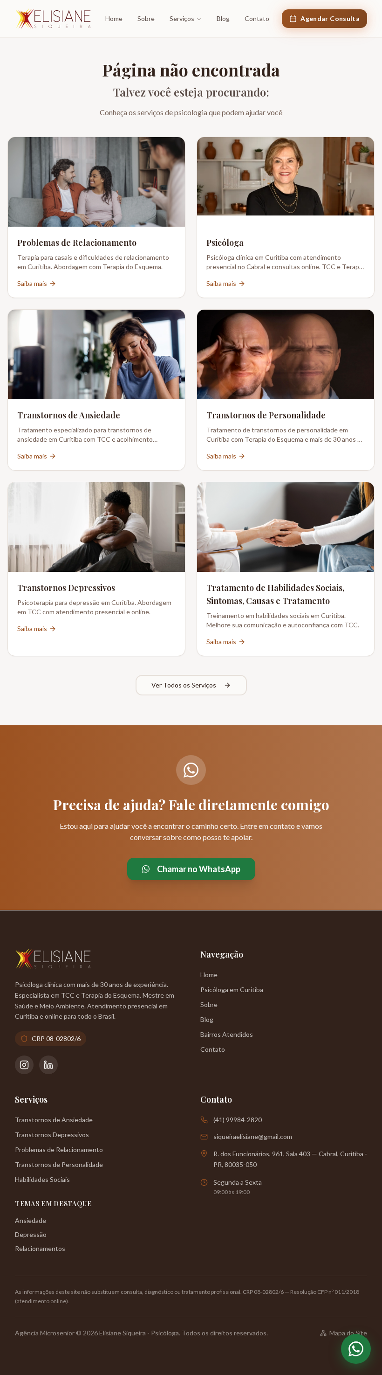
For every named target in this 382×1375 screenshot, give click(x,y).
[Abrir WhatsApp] (356, 1349)
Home (114, 18)
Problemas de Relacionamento (59, 1149)
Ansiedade (30, 1220)
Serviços (182, 18)
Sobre (146, 18)
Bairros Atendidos (226, 1034)
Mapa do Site (348, 1333)
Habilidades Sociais (42, 1179)
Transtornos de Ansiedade (54, 1120)
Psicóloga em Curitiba (231, 989)
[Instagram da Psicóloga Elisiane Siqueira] (24, 1065)
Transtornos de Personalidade (59, 1164)
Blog (223, 18)
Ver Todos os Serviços (183, 685)
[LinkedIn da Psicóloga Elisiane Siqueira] (48, 1065)
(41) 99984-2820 (237, 1120)
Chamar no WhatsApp (198, 869)
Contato (257, 18)
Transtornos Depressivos (52, 1135)
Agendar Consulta (330, 18)
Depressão (31, 1234)
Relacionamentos (40, 1248)
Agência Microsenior (45, 1333)
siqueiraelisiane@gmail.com (252, 1136)
